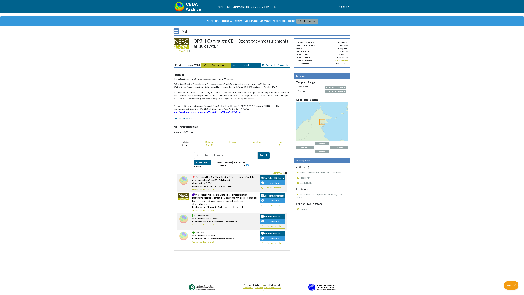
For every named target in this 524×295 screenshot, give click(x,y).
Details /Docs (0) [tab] (209, 143)
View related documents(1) (203, 210)
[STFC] (322, 287)
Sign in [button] (344, 6)
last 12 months (341, 60)
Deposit (265, 6)
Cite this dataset (185, 118)
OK (299, 21)
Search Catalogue (241, 6)
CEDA (262, 290)
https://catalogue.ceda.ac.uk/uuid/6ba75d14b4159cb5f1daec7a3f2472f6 (207, 112)
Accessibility (248, 288)
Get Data (255, 6)
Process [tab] (233, 142)
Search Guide (279, 173)
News (228, 6)
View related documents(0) (203, 189)
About (220, 6)
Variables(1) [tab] (257, 143)
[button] (246, 65)
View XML (184, 51)
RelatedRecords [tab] (185, 143)
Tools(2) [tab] (279, 143)
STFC (262, 285)
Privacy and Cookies (272, 288)
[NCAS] (202, 287)
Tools (273, 6)
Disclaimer (259, 288)
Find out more (310, 21)
